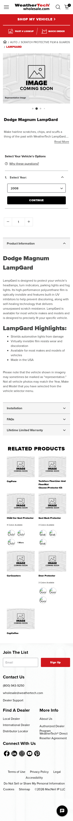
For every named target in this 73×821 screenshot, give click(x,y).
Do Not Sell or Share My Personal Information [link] (34, 783)
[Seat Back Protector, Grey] (43, 542)
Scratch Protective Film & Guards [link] (45, 42)
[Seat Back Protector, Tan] (52, 533)
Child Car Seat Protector (20, 518)
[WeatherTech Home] (32, 7)
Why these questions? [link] (24, 163)
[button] (58, 7)
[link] (5, 41)
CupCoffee (12, 633)
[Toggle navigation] (6, 7)
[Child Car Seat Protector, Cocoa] (21, 533)
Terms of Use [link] (16, 772)
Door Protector (47, 575)
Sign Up (55, 662)
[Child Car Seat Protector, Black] (11, 533)
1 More (21, 542)
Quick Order (56, 31)
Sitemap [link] (24, 789)
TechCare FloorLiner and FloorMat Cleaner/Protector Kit (52, 484)
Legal (57, 772)
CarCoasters (14, 575)
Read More (61, 141)
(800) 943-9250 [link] (13, 685)
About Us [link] (46, 719)
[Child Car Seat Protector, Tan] (11, 542)
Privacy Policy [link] (39, 772)
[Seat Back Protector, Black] (43, 533)
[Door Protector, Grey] (43, 600)
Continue (36, 200)
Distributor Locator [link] (15, 731)
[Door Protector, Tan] (52, 591)
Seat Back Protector (50, 518)
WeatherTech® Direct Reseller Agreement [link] (54, 735)
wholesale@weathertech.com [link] (23, 693)
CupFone (12, 481)
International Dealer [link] (16, 725)
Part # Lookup (24, 31)
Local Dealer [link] (11, 719)
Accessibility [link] (34, 777)
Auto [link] (14, 42)
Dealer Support (13, 700)
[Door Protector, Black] (43, 591)
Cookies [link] (8, 789)
